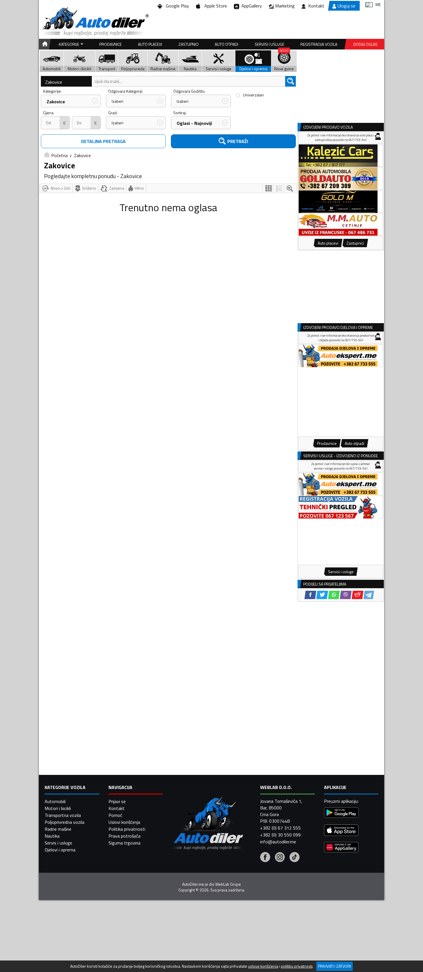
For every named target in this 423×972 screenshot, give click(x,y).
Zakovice (53, 82)
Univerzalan (253, 95)
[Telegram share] (369, 595)
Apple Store (214, 5)
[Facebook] (265, 858)
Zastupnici (188, 44)
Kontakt (316, 5)
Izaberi (117, 101)
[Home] (44, 44)
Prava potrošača (124, 835)
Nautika (52, 835)
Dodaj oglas (365, 44)
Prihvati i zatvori (334, 966)
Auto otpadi (226, 44)
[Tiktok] (294, 858)
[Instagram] (280, 858)
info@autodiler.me (278, 841)
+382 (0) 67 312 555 (280, 827)
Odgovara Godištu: (189, 91)
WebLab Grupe (228, 884)
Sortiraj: (179, 113)
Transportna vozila (63, 815)
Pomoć (115, 815)
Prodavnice (110, 44)
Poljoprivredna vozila (64, 822)
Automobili (55, 801)
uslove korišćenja (263, 966)
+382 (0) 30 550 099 (280, 834)
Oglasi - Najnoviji (194, 123)
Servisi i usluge (269, 44)
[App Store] (341, 831)
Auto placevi (150, 44)
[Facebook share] (310, 595)
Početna (59, 155)
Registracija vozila (318, 44)
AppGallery (250, 5)
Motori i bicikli (58, 808)
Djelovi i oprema (60, 849)
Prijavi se (117, 801)
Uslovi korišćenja (124, 822)
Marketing (285, 5)
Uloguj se (346, 5)
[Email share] (357, 595)
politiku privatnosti (297, 966)
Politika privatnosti (126, 829)
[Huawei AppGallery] (341, 848)
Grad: (112, 113)
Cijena (48, 113)
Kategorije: (52, 91)
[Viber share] (345, 595)
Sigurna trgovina (124, 842)
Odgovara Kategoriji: (125, 91)
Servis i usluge (58, 842)
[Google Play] (341, 813)
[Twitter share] (322, 595)
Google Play (176, 5)
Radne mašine (58, 829)
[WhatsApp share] (334, 595)
